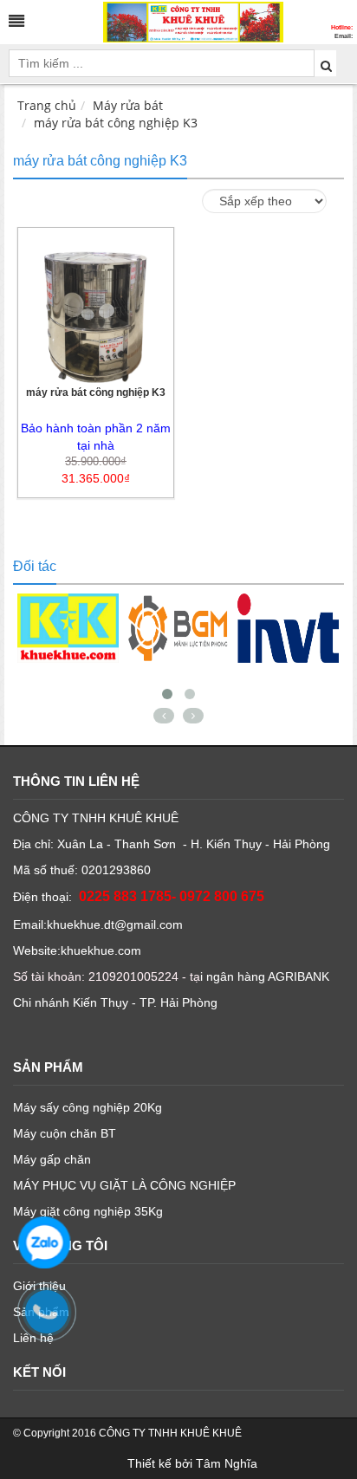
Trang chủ (46, 105)
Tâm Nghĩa (226, 1463)
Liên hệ (33, 1338)
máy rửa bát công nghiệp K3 (116, 122)
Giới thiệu (39, 1286)
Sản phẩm (41, 1312)
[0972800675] (55, 1320)
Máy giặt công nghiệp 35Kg (88, 1211)
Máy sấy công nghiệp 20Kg (87, 1107)
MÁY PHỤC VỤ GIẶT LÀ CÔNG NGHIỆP (124, 1185)
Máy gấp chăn (52, 1159)
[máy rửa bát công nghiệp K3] (95, 304)
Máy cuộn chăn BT (64, 1133)
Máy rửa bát (128, 105)
